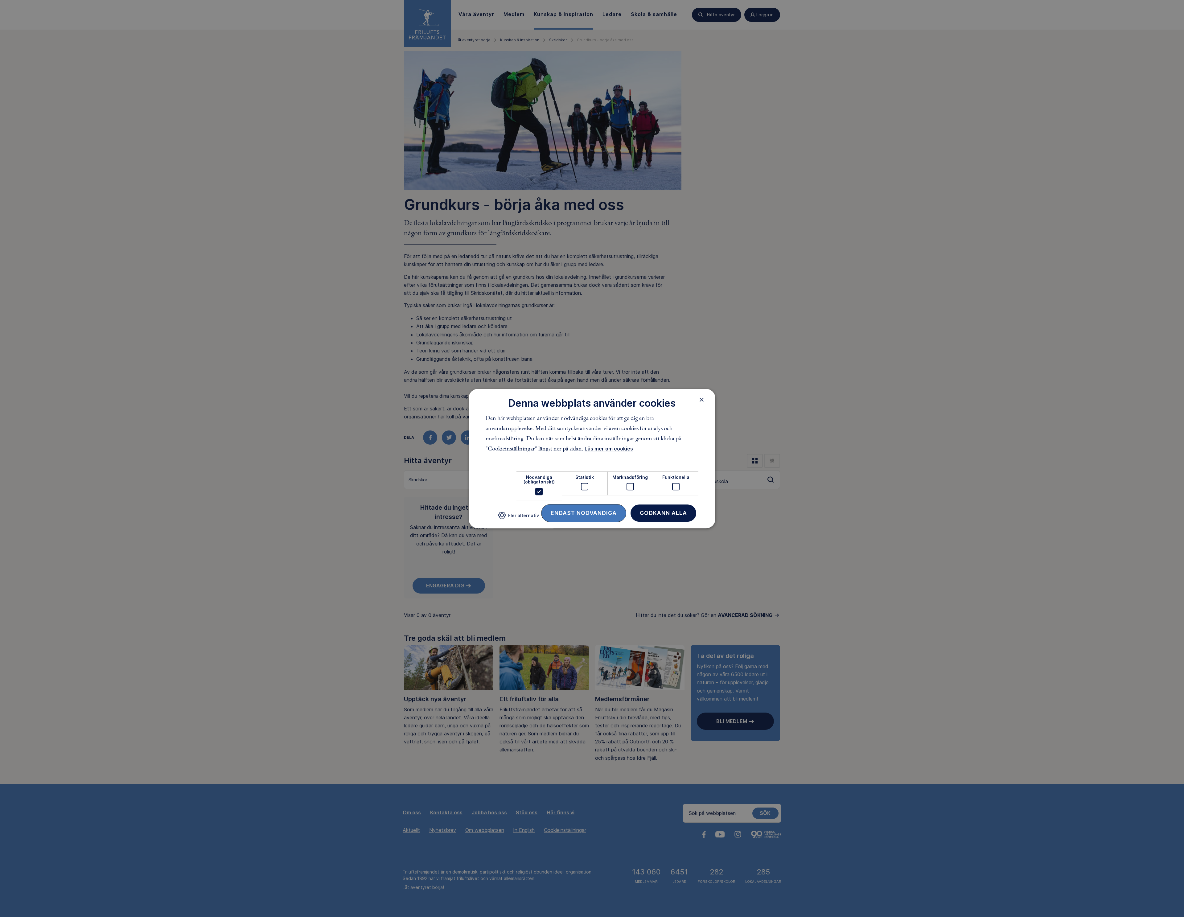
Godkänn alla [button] (663, 513)
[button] (518, 517)
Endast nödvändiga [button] (584, 513)
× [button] (701, 400)
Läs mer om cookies (609, 449)
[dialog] (592, 458)
